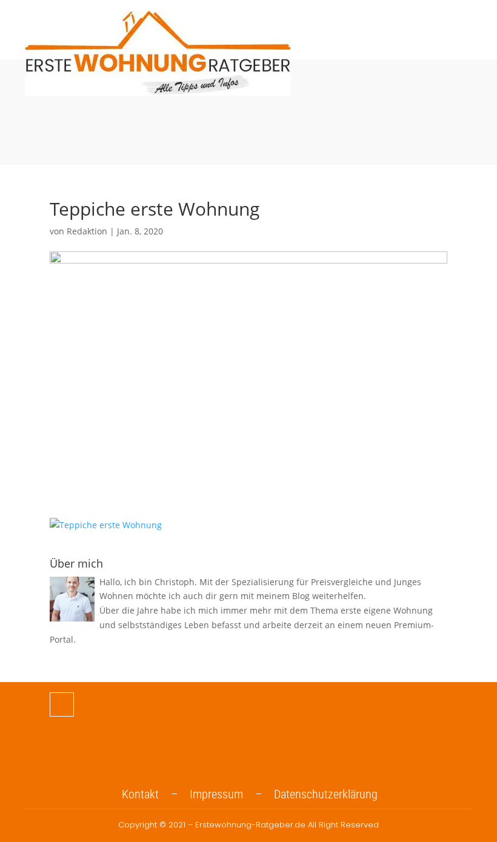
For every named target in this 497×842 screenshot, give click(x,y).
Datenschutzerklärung (326, 794)
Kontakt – (156, 794)
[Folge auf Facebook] (62, 704)
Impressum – (232, 794)
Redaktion (87, 231)
